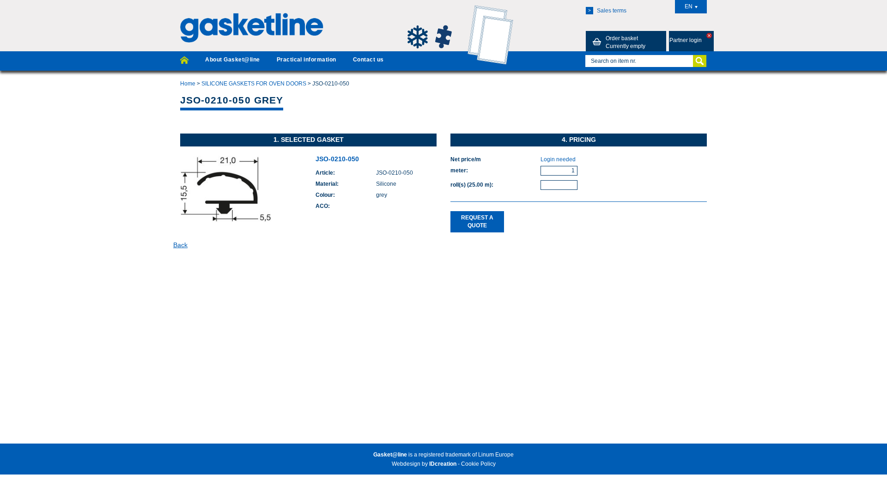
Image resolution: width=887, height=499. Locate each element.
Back (180, 245)
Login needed (558, 159)
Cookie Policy (478, 464)
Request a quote (477, 221)
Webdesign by (424, 464)
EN (689, 6)
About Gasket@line (232, 59)
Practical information (306, 59)
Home (187, 83)
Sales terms (607, 10)
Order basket (625, 42)
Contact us (368, 59)
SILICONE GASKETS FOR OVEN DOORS (253, 83)
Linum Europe (496, 454)
